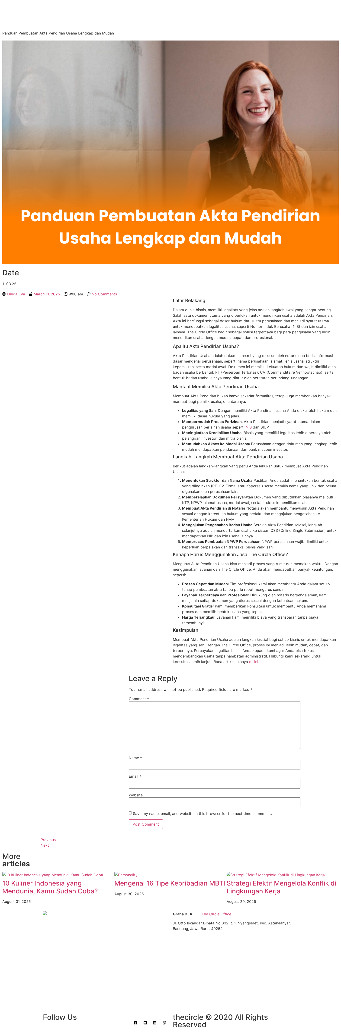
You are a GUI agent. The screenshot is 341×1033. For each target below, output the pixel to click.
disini (253, 661)
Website (136, 795)
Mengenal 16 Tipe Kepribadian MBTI (169, 883)
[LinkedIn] (85, 316)
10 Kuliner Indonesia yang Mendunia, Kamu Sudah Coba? (50, 887)
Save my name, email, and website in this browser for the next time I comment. (202, 813)
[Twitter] (85, 310)
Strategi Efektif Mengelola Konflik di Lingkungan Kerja (281, 887)
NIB (249, 427)
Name (135, 758)
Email (135, 776)
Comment (139, 699)
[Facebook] (85, 304)
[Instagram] (85, 322)
